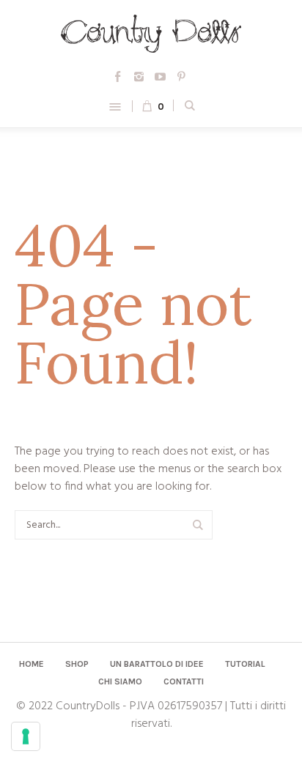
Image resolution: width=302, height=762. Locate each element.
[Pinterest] (181, 76)
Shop (77, 664)
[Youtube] (160, 76)
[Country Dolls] (151, 34)
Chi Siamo (120, 681)
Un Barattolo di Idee (157, 664)
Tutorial (245, 664)
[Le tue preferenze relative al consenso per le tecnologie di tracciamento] (26, 736)
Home (31, 664)
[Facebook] (118, 76)
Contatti (183, 681)
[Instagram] (139, 76)
